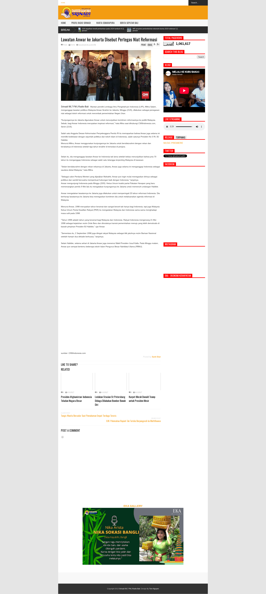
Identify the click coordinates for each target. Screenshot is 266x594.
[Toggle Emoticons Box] (62, 437)
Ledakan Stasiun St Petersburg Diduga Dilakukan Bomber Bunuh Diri (110, 400)
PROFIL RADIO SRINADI (81, 23)
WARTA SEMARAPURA (105, 23)
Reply (65, 45)
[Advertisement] (157, 12)
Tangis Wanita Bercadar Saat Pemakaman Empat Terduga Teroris (88, 415)
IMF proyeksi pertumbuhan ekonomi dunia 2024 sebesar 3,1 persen (115, 30)
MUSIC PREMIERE (173, 143)
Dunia (73, 45)
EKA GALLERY (133, 506)
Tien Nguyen (154, 589)
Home (63, 2)
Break (65, 29)
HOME (63, 23)
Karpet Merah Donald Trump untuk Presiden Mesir (142, 399)
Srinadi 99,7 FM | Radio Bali (129, 589)
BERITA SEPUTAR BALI (129, 23)
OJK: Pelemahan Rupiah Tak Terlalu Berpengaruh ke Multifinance (133, 421)
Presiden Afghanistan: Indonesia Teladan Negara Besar (76, 399)
